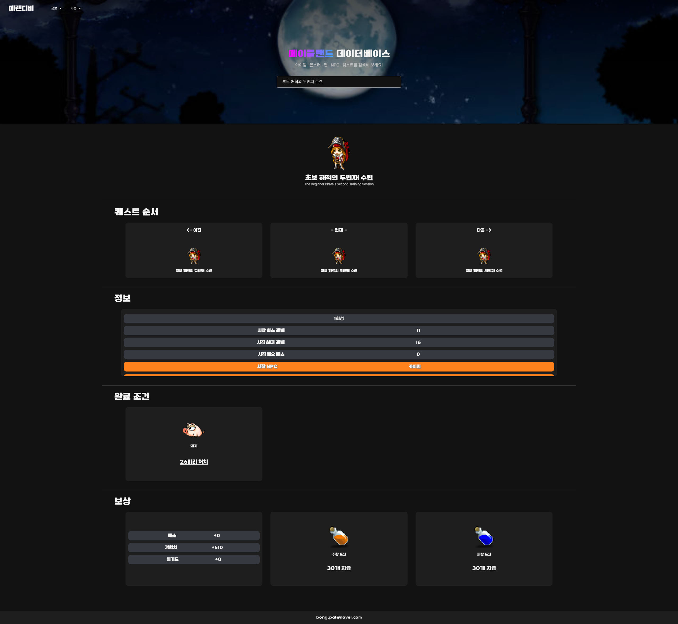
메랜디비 (21, 9)
